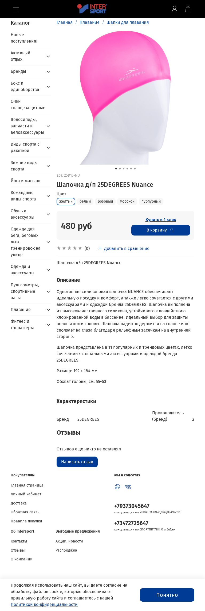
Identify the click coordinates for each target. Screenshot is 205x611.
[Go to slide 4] (127, 168)
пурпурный (151, 201)
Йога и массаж (25, 180)
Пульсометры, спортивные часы (25, 291)
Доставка (19, 503)
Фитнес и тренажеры (22, 324)
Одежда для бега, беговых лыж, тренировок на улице (26, 241)
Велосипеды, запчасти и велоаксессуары (27, 126)
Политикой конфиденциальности (44, 604)
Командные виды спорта (23, 196)
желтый (66, 201)
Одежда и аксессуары (22, 269)
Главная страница (27, 485)
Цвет (61, 193)
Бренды (18, 71)
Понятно (167, 595)
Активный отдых (20, 56)
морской (127, 201)
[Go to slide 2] (120, 168)
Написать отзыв (77, 461)
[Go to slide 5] (131, 168)
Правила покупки (26, 521)
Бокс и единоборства (25, 86)
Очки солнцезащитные (28, 104)
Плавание (90, 22)
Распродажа (66, 550)
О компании (22, 559)
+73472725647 (131, 523)
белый (85, 201)
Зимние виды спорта (24, 166)
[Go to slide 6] (135, 168)
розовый (105, 201)
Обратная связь (25, 512)
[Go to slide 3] (123, 168)
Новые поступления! (24, 38)
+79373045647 (131, 506)
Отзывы (18, 550)
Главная (65, 22)
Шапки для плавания (128, 22)
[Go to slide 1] (116, 168)
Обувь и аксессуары (22, 214)
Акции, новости (69, 541)
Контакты (19, 541)
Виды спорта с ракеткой (25, 147)
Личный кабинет (26, 494)
